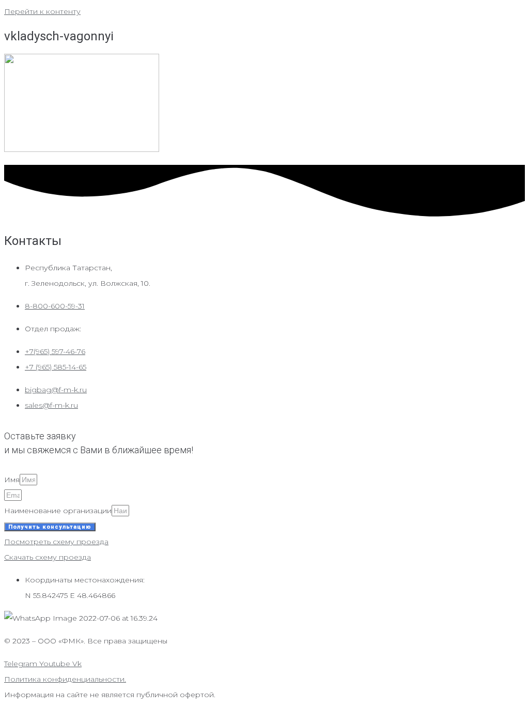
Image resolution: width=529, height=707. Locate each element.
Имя (12, 479)
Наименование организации (58, 510)
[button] (56, 541)
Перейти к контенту (42, 11)
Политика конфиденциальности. (65, 679)
